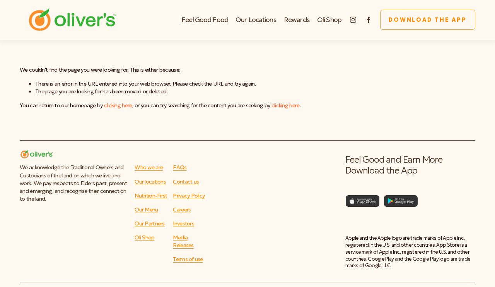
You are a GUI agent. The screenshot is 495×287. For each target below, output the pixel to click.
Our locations (150, 181)
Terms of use (188, 259)
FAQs (179, 167)
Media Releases (183, 241)
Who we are (149, 167)
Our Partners (149, 223)
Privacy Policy (189, 195)
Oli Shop (329, 19)
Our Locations (256, 19)
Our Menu (146, 209)
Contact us (186, 181)
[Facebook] (368, 20)
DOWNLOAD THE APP (428, 19)
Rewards (297, 19)
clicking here (118, 105)
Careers (182, 209)
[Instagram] (353, 20)
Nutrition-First (151, 195)
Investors (183, 223)
